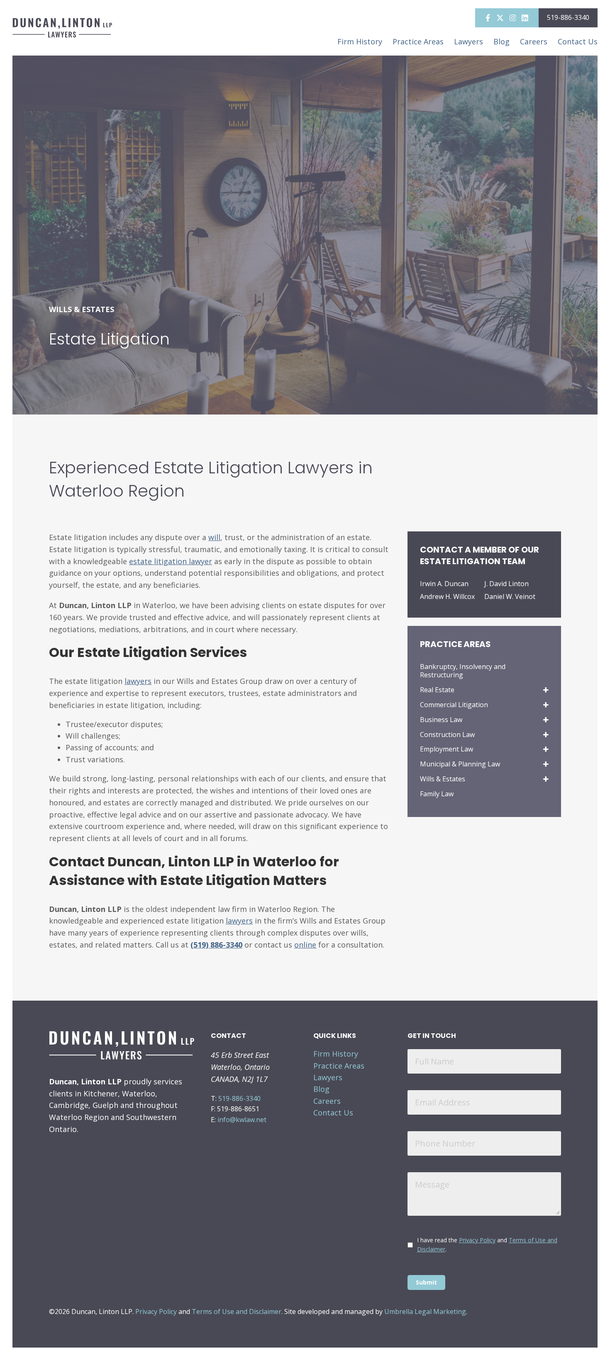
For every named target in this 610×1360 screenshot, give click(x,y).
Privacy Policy (477, 1240)
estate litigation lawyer (170, 561)
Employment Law (446, 749)
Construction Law (447, 734)
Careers (533, 41)
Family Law (437, 794)
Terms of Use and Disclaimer (236, 1311)
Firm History (359, 41)
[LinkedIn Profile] (525, 19)
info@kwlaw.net (241, 1119)
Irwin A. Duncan (444, 583)
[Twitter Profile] (500, 19)
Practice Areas (418, 41)
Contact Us (578, 41)
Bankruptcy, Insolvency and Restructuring (462, 671)
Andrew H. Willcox (447, 596)
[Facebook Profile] (488, 19)
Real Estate (437, 690)
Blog (501, 41)
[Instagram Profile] (513, 19)
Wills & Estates (442, 779)
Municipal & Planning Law (460, 764)
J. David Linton (506, 583)
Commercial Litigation (454, 705)
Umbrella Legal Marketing (425, 1311)
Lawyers (468, 41)
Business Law (441, 719)
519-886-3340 (568, 17)
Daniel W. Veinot (509, 596)
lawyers (239, 921)
